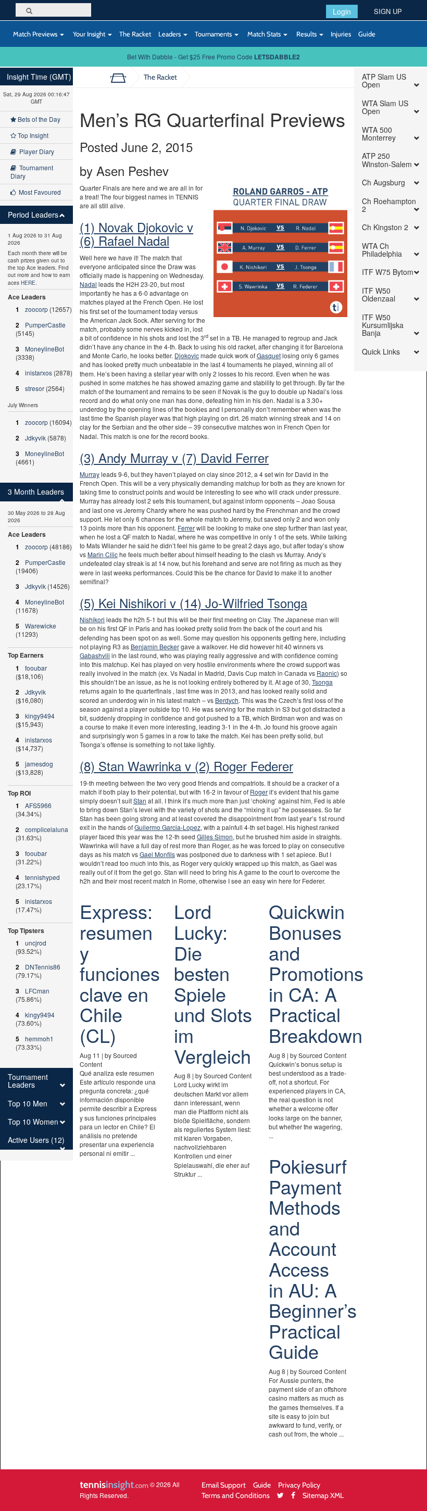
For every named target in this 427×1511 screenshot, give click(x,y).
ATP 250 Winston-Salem (387, 160)
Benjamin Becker (155, 646)
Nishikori (92, 619)
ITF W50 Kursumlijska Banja (383, 325)
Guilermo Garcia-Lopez (167, 827)
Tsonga (322, 681)
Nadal (88, 284)
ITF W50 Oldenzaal (378, 295)
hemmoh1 (39, 1038)
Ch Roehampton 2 (389, 205)
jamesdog (39, 763)
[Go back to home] (122, 77)
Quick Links (381, 352)
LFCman (37, 990)
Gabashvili (95, 655)
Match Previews (35, 34)
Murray (89, 474)
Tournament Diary (31, 171)
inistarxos (38, 372)
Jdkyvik (35, 437)
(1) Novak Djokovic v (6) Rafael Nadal (136, 233)
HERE (28, 282)
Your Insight (89, 34)
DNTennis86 (42, 966)
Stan (139, 800)
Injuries (341, 34)
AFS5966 (38, 805)
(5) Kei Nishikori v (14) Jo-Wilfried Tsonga (193, 603)
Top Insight (32, 135)
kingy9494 (40, 715)
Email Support (224, 1484)
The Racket (135, 34)
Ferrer (186, 527)
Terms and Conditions (236, 1495)
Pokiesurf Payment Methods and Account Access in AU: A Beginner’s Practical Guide (313, 1258)
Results (306, 34)
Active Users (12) (36, 1140)
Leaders (170, 34)
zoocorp (36, 309)
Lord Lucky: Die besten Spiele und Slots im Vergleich (213, 983)
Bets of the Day (38, 119)
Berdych (226, 700)
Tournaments (214, 34)
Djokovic (186, 355)
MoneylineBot (44, 348)
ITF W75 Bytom (387, 272)
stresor (34, 388)
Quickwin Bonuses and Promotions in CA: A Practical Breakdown (316, 973)
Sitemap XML (323, 1495)
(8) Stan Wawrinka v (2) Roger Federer (186, 766)
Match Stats (264, 34)
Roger (259, 791)
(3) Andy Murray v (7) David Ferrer (174, 457)
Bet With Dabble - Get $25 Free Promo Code (213, 56)
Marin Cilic (102, 554)
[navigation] (36, 614)
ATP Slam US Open (384, 81)
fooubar (36, 667)
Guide (366, 34)
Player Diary (35, 151)
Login (342, 11)
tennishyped (42, 877)
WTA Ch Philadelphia (382, 250)
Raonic (327, 673)
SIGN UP (388, 11)
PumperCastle (45, 324)
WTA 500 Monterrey (379, 134)
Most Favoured (38, 191)
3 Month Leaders (36, 492)
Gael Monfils (157, 854)
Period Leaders (33, 215)
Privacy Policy (299, 1484)
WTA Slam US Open (385, 107)
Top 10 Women (33, 1122)
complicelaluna (46, 829)
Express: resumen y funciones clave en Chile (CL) (120, 973)
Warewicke (40, 625)
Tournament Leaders (28, 1081)
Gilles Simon (215, 836)
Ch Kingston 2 (385, 227)
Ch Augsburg (383, 182)
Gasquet (269, 355)
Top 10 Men (27, 1103)
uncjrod (35, 942)
